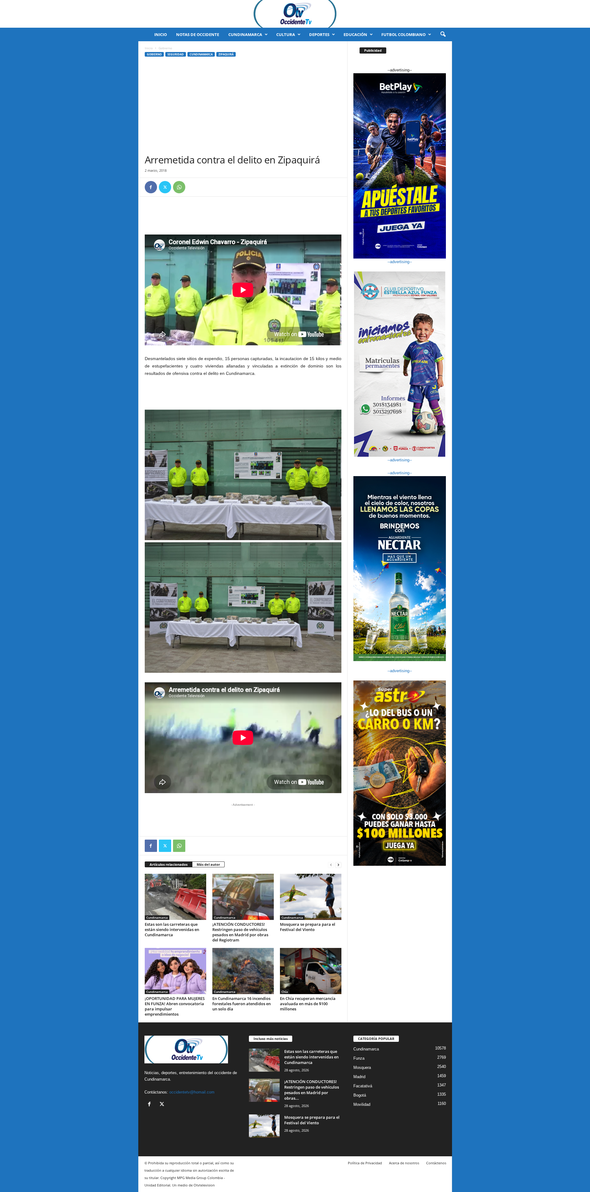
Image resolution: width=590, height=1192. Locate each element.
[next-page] (338, 864)
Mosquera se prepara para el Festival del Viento (307, 926)
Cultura (285, 34)
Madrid (359, 1076)
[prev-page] (331, 864)
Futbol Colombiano (403, 34)
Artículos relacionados (168, 864)
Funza (358, 1058)
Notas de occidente (197, 34)
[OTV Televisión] (295, 14)
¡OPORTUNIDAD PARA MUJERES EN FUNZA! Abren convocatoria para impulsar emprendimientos (175, 1006)
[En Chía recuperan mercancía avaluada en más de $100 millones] (310, 971)
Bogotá (359, 1095)
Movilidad (361, 1104)
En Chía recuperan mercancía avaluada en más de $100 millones (308, 1004)
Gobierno (154, 54)
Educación (355, 34)
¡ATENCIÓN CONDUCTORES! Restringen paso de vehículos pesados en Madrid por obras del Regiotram (240, 932)
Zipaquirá (226, 54)
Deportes (319, 34)
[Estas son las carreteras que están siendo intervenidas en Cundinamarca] (175, 897)
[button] (443, 34)
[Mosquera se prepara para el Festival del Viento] (310, 897)
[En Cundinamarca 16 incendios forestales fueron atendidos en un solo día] (243, 971)
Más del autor (208, 864)
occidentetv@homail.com (191, 1092)
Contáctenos (436, 1163)
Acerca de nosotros (404, 1163)
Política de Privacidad (365, 1163)
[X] (165, 187)
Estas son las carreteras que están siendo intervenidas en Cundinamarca (172, 929)
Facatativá (362, 1086)
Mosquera (362, 1067)
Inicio (160, 34)
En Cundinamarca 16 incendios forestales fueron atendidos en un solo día (241, 1004)
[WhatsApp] (179, 187)
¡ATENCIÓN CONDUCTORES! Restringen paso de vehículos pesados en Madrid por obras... (311, 1090)
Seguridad (175, 54)
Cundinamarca (245, 34)
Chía (284, 991)
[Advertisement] (243, 107)
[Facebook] (151, 187)
